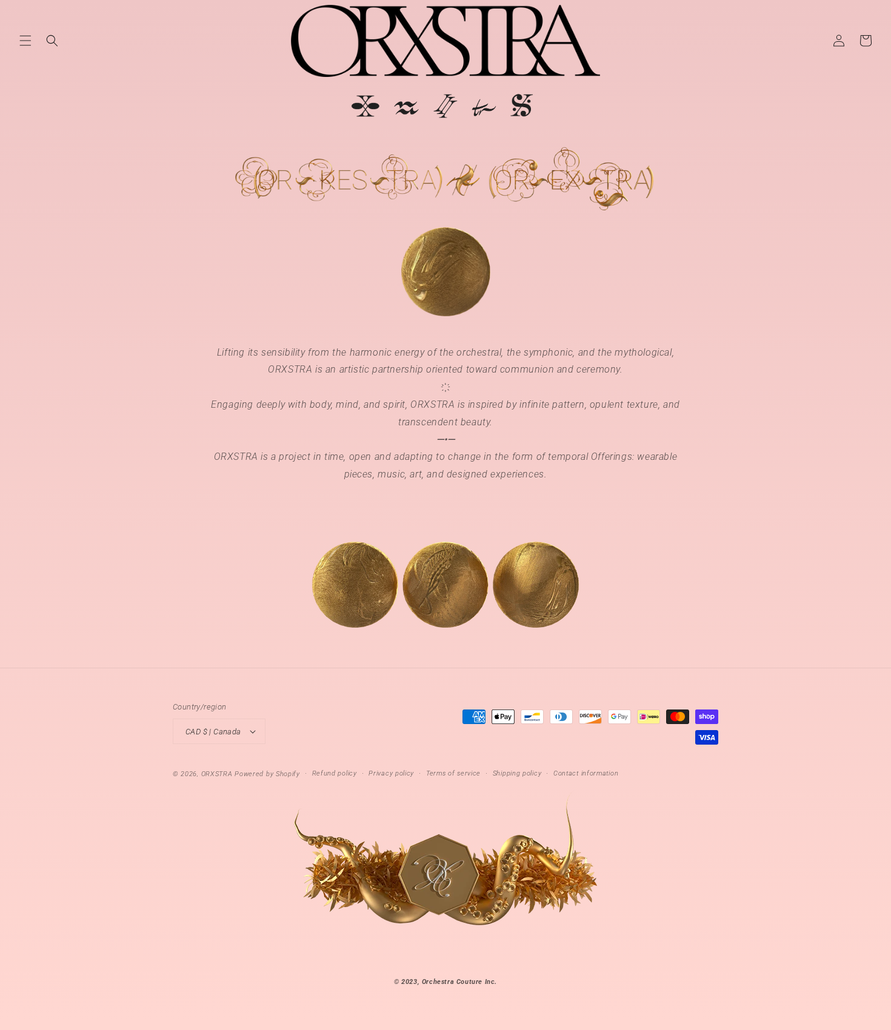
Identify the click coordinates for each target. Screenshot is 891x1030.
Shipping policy (517, 773)
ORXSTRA (217, 774)
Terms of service (453, 773)
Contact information (585, 773)
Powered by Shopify (267, 774)
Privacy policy (391, 773)
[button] (25, 40)
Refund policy (334, 773)
